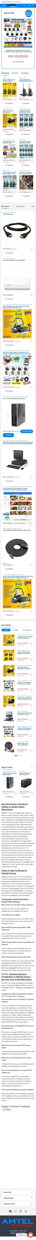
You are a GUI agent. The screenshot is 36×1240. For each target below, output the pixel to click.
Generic (15, 630)
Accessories (20, 206)
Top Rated (25, 73)
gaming (3, 843)
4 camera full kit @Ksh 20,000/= (16, 985)
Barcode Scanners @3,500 (22, 970)
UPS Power (22, 771)
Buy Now (10, 103)
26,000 (14, 961)
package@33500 (13, 968)
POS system (17, 942)
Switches (11, 258)
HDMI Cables (13, 212)
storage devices (26, 841)
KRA (21, 933)
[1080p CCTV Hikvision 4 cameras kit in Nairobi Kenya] (9, 686)
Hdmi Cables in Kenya (16, 528)
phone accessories (13, 843)
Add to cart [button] (15, 99)
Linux (8, 953)
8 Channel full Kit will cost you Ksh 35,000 (14, 1064)
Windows (28, 951)
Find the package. (24, 895)
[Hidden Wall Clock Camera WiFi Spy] (9, 747)
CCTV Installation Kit (8, 139)
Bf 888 (21, 109)
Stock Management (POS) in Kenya (17, 305)
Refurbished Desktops (22, 397)
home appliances (15, 841)
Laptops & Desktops (10, 397)
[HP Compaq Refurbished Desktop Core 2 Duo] (9, 716)
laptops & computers (15, 838)
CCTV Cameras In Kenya (12, 996)
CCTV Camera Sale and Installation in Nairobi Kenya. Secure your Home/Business (16, 977)
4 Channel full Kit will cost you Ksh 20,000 (14, 1051)
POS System (8, 948)
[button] (15, 755)
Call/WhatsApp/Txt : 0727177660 (11, 2)
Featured (5, 73)
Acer (32, 206)
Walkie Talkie (6, 78)
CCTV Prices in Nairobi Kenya (22, 350)
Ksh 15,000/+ (22, 909)
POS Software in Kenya (8, 109)
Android (3, 953)
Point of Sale (6, 109)
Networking (6, 258)
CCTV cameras (28, 1026)
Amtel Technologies (7, 1093)
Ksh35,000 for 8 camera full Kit (17, 1022)
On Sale (15, 73)
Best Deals (5, 206)
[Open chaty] (30, 1235)
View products (30, 523)
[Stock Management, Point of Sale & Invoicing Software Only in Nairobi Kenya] (9, 640)
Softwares (26, 304)
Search (25, 6)
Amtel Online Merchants (23, 824)
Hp (3, 397)
